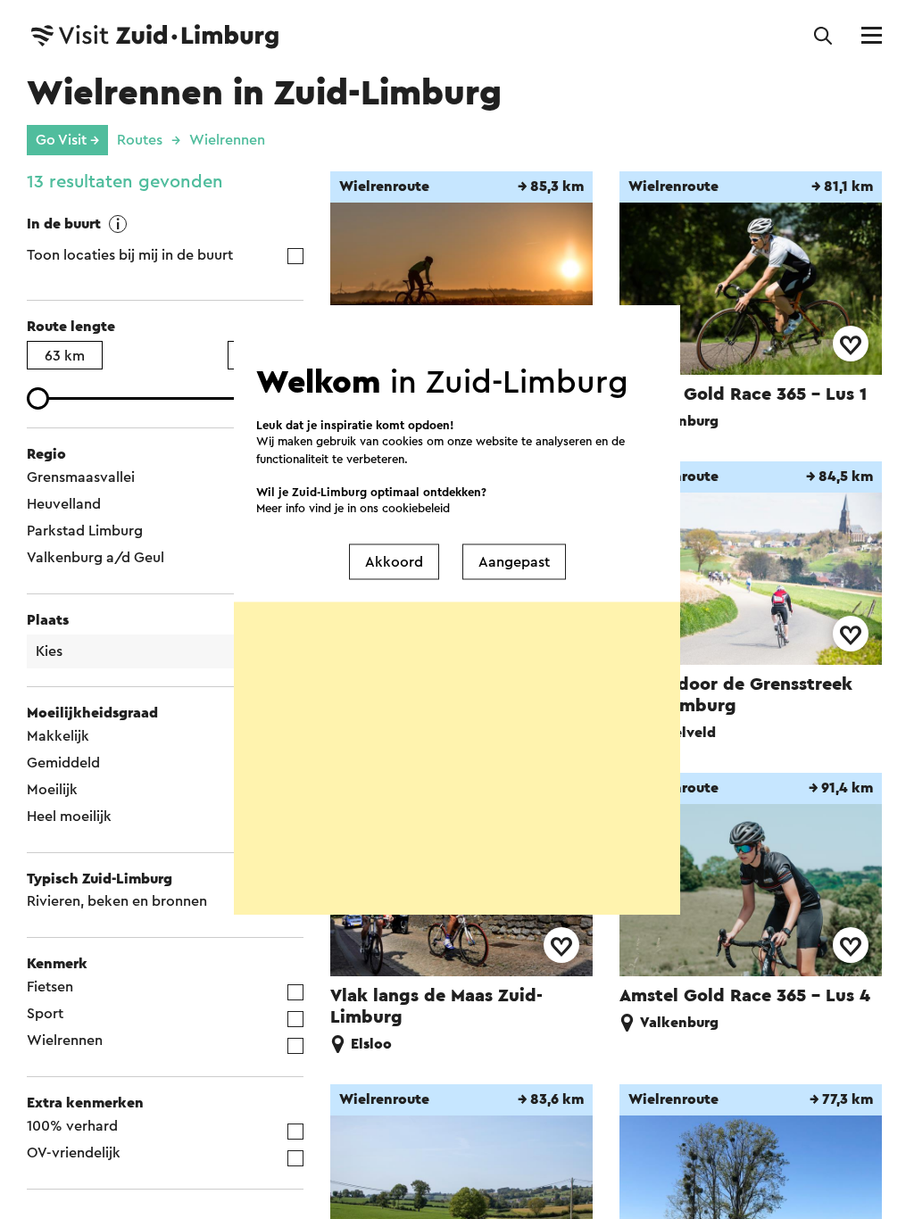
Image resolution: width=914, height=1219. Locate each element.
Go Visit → (67, 140)
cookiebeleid (416, 508)
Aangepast (514, 561)
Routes (139, 140)
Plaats (48, 620)
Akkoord (394, 561)
